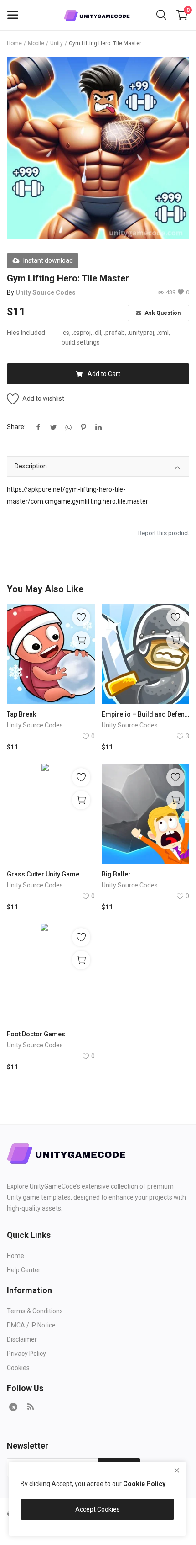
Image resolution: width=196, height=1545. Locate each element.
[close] (177, 1470)
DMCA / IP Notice (31, 1325)
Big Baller (116, 874)
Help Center (24, 1270)
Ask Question (162, 313)
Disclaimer (22, 1339)
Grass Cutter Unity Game (43, 874)
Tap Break (21, 714)
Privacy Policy (26, 1353)
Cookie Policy (144, 1483)
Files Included (26, 332)
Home (14, 43)
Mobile (36, 43)
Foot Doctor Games (36, 1034)
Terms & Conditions (35, 1311)
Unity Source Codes (45, 292)
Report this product (163, 533)
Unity (56, 43)
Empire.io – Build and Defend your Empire (146, 714)
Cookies (18, 1367)
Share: (16, 426)
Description (31, 466)
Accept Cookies (97, 1509)
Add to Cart (104, 373)
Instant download (48, 260)
